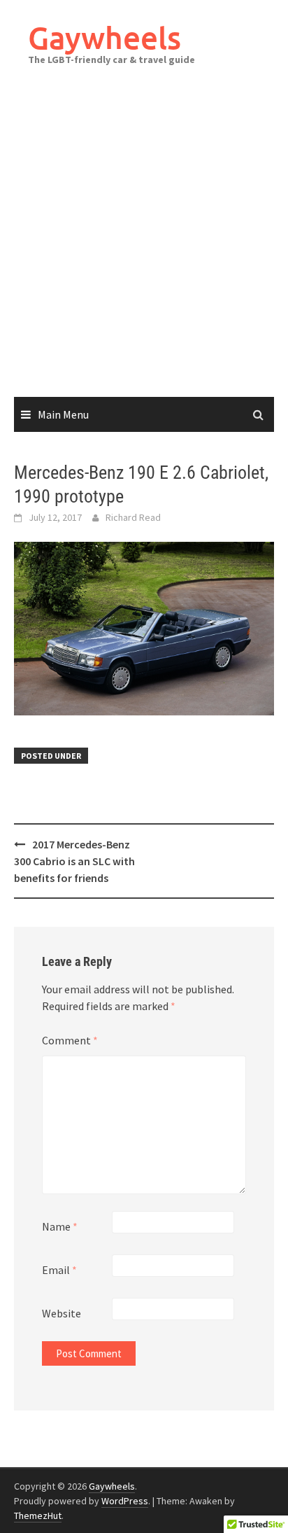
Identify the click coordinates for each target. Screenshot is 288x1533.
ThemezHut (38, 1515)
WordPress (124, 1500)
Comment (70, 1040)
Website (61, 1313)
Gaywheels (104, 37)
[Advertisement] (144, 246)
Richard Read (133, 517)
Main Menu (63, 414)
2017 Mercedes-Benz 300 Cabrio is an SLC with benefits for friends (74, 861)
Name (60, 1226)
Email (59, 1270)
